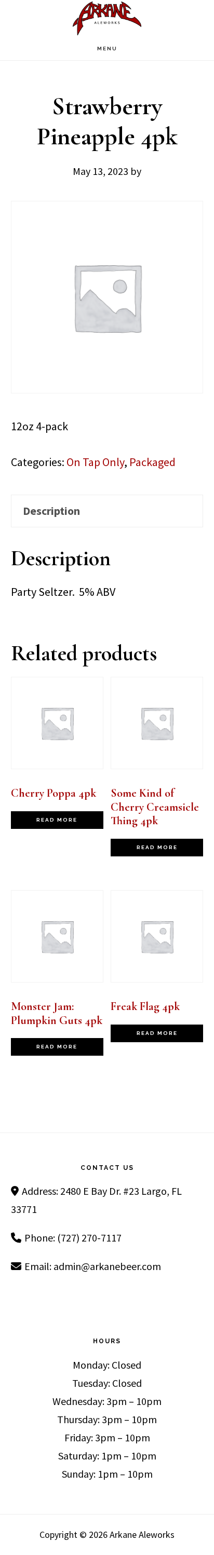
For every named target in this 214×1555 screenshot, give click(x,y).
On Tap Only (95, 462)
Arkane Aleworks (107, 18)
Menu (107, 48)
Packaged (152, 462)
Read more (56, 820)
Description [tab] (51, 510)
